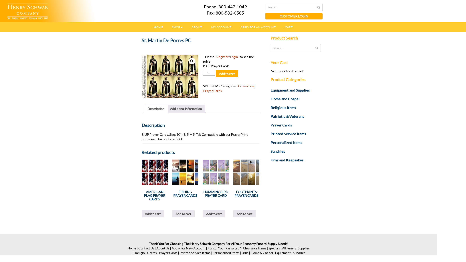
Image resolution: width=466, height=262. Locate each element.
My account (221, 27)
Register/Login (227, 57)
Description (155, 109)
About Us (162, 248)
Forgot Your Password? (224, 248)
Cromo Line (246, 86)
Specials (274, 248)
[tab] (156, 109)
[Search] (318, 7)
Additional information (186, 109)
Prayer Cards (212, 91)
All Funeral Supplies (296, 248)
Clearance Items (254, 248)
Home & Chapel (262, 253)
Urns (245, 253)
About (196, 27)
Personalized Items (226, 253)
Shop (176, 27)
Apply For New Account (189, 248)
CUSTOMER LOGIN (294, 16)
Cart (289, 27)
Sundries (299, 253)
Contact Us (146, 248)
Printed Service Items (195, 253)
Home (158, 27)
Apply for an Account (258, 27)
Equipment (283, 253)
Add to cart (227, 74)
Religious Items (146, 253)
